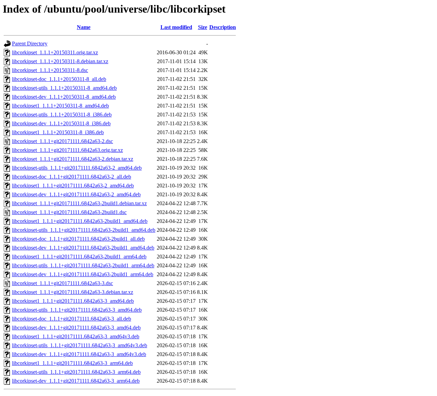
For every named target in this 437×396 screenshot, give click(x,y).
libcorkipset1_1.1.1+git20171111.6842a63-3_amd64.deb (73, 301)
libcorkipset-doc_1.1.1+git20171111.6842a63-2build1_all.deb (78, 239)
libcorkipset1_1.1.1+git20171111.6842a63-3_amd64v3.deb (75, 336)
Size (202, 27)
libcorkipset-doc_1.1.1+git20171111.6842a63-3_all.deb (71, 319)
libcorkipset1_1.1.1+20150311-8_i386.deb (58, 132)
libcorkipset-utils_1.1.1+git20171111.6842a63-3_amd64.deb (77, 310)
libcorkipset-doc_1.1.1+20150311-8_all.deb (59, 79)
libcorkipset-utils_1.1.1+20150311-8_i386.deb (62, 114)
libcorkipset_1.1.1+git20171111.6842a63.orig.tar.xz (67, 150)
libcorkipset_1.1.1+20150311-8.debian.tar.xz (60, 61)
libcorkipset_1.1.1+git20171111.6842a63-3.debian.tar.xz (72, 292)
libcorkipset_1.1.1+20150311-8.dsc (50, 70)
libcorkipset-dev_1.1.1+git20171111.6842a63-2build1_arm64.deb (82, 274)
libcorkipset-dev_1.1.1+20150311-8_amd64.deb (64, 97)
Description (222, 27)
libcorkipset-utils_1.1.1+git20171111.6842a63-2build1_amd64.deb (83, 230)
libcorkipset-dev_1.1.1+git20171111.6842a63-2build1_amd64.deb (83, 248)
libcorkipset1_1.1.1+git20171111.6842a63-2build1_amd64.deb (79, 221)
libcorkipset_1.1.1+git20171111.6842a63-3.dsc (62, 283)
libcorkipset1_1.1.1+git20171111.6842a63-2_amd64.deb (73, 185)
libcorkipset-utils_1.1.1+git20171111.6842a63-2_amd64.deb (77, 168)
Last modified (176, 27)
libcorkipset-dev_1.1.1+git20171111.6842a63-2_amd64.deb (76, 194)
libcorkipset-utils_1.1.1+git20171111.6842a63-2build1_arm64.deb (83, 265)
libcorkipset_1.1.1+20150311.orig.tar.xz (55, 52)
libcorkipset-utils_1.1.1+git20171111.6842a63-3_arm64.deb (76, 372)
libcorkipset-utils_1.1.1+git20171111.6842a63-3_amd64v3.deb (79, 345)
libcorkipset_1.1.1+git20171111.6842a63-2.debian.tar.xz (72, 159)
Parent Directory (29, 43)
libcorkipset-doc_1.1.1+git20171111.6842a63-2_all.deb (71, 177)
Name (83, 27)
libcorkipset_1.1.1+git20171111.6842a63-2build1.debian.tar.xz (79, 203)
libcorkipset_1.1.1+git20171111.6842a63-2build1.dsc (69, 212)
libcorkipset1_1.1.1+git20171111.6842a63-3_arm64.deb (72, 363)
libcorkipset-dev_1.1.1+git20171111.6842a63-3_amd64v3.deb (79, 354)
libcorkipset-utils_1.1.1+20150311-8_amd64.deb (64, 88)
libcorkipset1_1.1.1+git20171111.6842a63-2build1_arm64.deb (79, 256)
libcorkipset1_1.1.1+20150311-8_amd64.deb (60, 106)
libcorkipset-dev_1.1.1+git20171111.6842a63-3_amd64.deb (76, 327)
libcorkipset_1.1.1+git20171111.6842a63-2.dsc (62, 141)
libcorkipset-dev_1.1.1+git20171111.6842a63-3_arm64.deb (76, 381)
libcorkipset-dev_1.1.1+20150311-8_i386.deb (61, 123)
